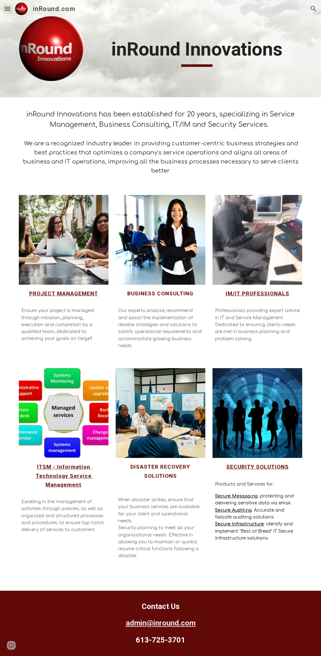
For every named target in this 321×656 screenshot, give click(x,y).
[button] (7, 8)
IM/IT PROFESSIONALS (257, 293)
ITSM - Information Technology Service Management (64, 475)
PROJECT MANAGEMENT (63, 293)
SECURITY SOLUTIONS (257, 467)
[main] (197, 52)
